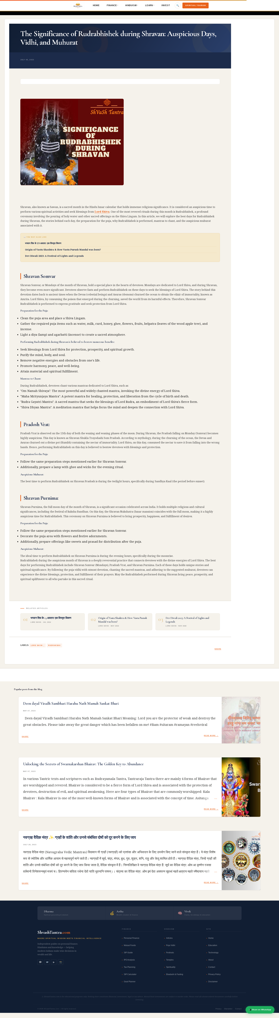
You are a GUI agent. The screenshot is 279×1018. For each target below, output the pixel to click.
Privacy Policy (214, 974)
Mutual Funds (130, 945)
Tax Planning (129, 967)
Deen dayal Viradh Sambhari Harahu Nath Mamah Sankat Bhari (71, 703)
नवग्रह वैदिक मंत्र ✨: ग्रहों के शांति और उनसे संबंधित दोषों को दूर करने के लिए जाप (79, 837)
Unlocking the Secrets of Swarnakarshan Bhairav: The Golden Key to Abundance (83, 764)
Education (212, 945)
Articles (169, 938)
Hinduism (131, 5)
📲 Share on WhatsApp (260, 1010)
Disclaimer (213, 981)
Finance (112, 5)
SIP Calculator (130, 974)
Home (96, 5)
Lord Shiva (102, 211)
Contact (211, 967)
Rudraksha (54, 645)
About (210, 960)
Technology (213, 952)
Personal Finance (131, 938)
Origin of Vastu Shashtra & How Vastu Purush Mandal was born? (63, 249)
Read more (210, 735)
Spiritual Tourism (195, 5)
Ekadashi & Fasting (174, 974)
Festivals (170, 952)
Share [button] (218, 649)
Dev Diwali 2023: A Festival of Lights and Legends (54, 255)
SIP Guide (128, 952)
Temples (170, 960)
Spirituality (170, 967)
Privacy (218, 1009)
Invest (165, 5)
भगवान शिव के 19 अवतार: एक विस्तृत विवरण (43, 243)
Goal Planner (129, 981)
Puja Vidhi (170, 945)
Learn (149, 5)
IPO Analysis (129, 960)
